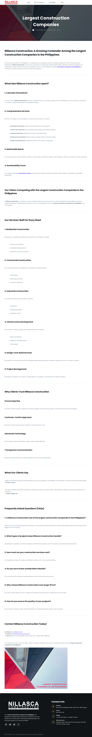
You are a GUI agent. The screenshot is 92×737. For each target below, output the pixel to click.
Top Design (52, 2)
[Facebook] (6, 724)
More (62, 2)
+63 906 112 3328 (17, 632)
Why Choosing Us (39, 2)
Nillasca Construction (24, 734)
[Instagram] (10, 724)
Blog (58, 30)
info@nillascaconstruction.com (21, 633)
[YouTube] (14, 724)
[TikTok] (18, 724)
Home (28, 2)
